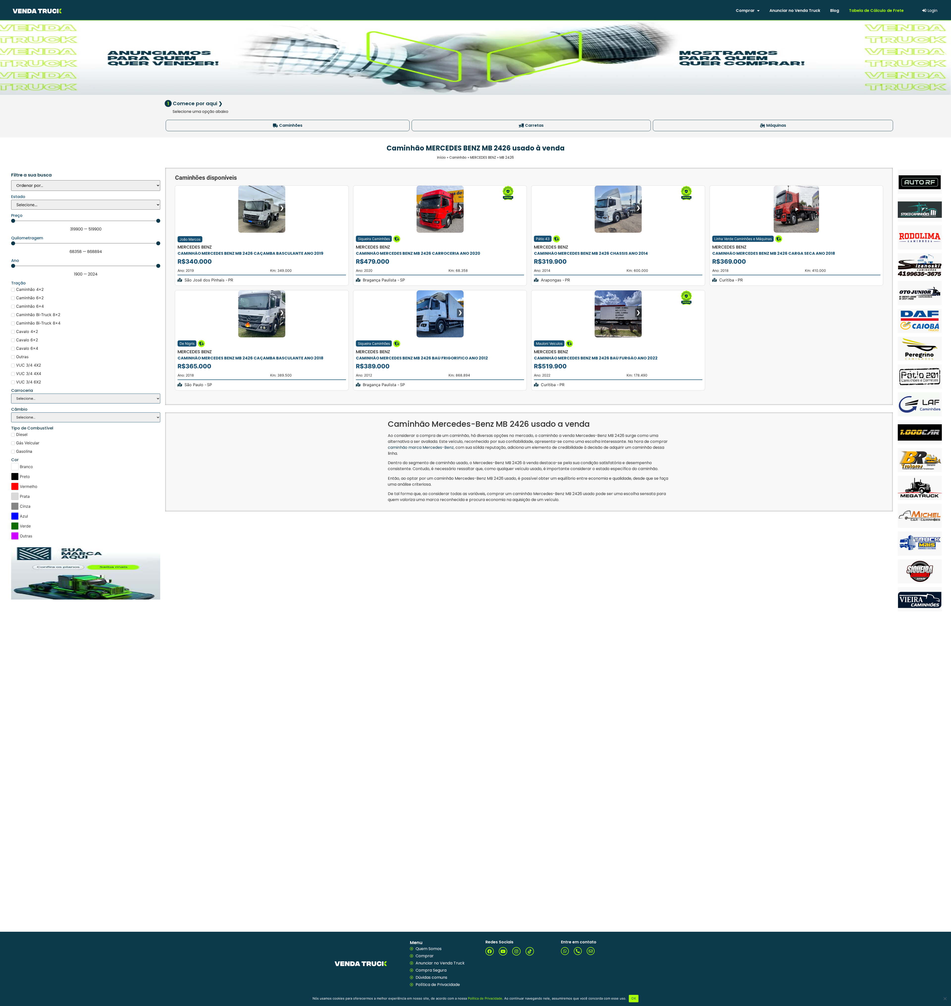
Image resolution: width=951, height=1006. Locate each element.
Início (441, 157)
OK (633, 998)
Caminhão (458, 157)
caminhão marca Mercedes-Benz (421, 447)
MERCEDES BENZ (483, 157)
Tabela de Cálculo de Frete (876, 10)
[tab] (288, 125)
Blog (834, 10)
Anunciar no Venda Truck (794, 10)
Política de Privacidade (485, 998)
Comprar (745, 10)
